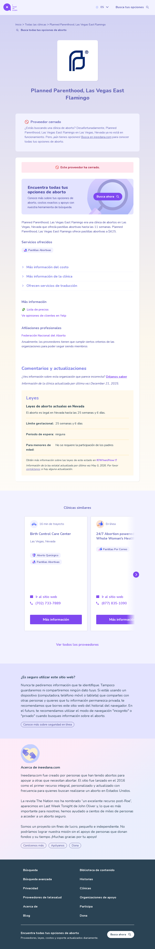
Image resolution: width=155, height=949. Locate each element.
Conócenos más (33, 845)
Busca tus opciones (130, 7)
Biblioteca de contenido (97, 870)
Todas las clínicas (35, 24)
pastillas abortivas (39, 250)
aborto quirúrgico (47, 555)
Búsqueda (30, 870)
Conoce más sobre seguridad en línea (47, 724)
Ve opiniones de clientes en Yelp (44, 316)
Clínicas (85, 888)
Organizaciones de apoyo (98, 897)
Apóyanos (57, 845)
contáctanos (33, 469)
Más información (56, 619)
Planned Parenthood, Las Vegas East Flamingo (78, 24)
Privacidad (30, 888)
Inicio (19, 24)
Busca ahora (105, 197)
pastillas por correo (115, 549)
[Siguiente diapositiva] (135, 574)
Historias (86, 879)
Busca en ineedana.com (96, 137)
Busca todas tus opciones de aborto (44, 30)
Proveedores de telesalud (42, 897)
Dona (75, 845)
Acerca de (30, 906)
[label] (102, 7)
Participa (86, 906)
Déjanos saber (116, 377)
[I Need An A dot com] (10, 7)
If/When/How (105, 460)
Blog (26, 916)
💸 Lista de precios (35, 309)
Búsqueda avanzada (37, 879)
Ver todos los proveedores (77, 644)
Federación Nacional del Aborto (44, 335)
